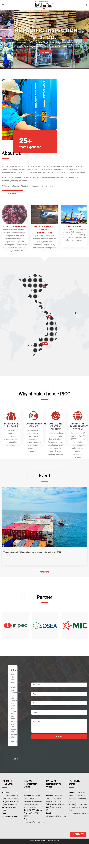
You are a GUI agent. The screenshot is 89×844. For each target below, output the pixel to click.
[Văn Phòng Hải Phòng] (44, 274)
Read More (12, 181)
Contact (78, 834)
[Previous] (4, 33)
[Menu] (3, 5)
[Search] (86, 5)
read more (44, 560)
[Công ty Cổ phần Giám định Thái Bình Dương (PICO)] (44, 5)
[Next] (85, 33)
